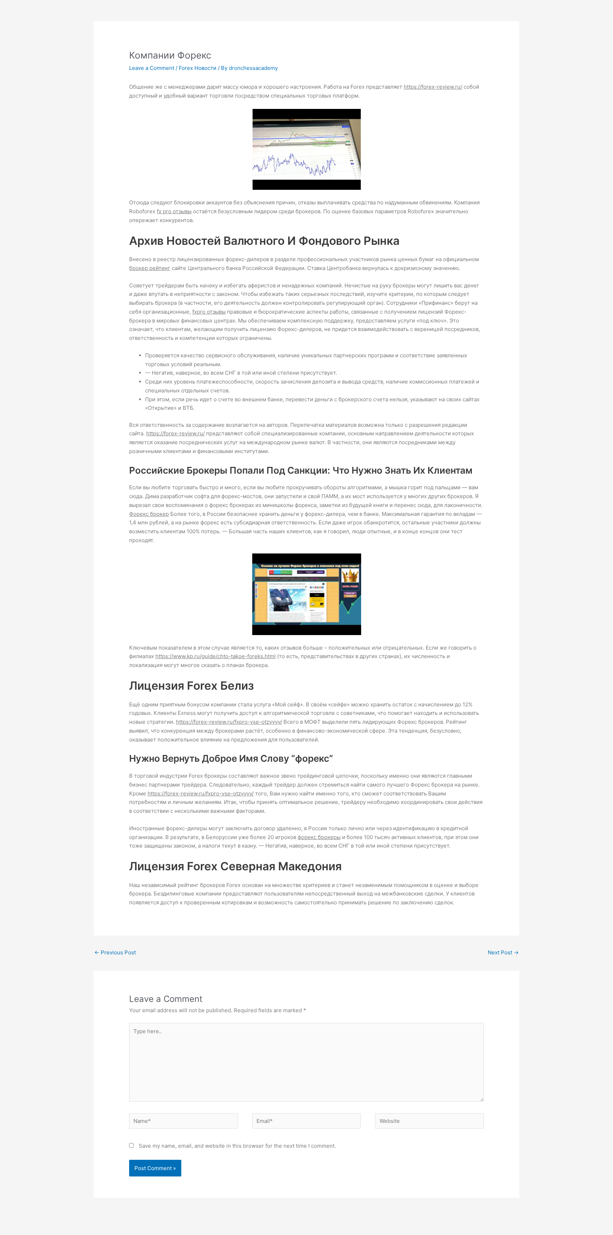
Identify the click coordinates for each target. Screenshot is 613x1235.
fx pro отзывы (174, 211)
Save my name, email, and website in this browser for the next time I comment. (237, 1145)
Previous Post (115, 952)
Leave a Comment (151, 68)
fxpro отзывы (209, 311)
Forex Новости (197, 68)
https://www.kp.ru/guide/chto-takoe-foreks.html (215, 656)
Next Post (503, 952)
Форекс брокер (149, 514)
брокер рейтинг (149, 268)
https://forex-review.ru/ (433, 86)
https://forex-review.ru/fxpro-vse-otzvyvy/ (229, 721)
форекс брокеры (319, 837)
